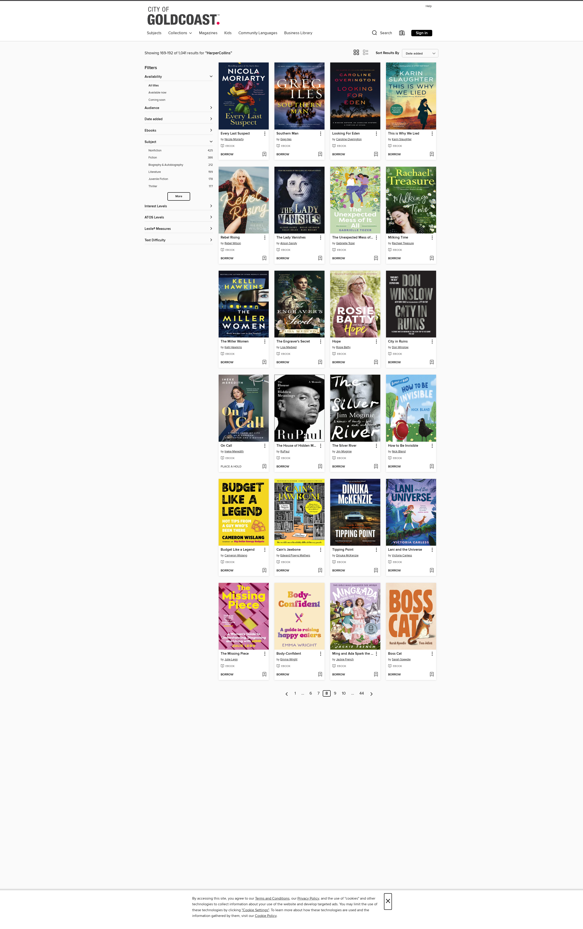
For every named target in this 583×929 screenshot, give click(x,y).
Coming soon (156, 100)
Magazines (208, 33)
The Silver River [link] (344, 446)
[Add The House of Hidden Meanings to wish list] (320, 467)
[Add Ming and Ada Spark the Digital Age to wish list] (376, 675)
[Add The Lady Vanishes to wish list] (320, 259)
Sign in (422, 33)
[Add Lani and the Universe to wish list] (432, 571)
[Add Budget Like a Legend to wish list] (264, 571)
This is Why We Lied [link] (403, 134)
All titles (153, 86)
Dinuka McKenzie (347, 555)
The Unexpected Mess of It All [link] (353, 238)
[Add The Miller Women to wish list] (264, 363)
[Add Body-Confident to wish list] (320, 675)
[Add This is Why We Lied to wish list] (432, 155)
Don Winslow (400, 347)
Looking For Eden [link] (346, 134)
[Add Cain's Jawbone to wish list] (320, 571)
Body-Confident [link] (288, 654)
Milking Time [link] (398, 238)
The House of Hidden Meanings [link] (297, 446)
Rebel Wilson (233, 243)
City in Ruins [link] (398, 342)
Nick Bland (399, 451)
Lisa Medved (288, 347)
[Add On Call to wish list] (264, 467)
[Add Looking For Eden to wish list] (376, 155)
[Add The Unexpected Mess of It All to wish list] (376, 259)
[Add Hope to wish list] (376, 363)
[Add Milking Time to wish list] (432, 259)
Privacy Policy (308, 898)
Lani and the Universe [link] (405, 550)
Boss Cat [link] (395, 654)
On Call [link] (226, 446)
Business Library (298, 33)
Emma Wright (288, 659)
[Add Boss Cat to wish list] (432, 675)
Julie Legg (231, 659)
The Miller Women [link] (235, 342)
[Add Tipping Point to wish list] (376, 571)
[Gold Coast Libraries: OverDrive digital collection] (183, 15)
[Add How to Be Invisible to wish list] (432, 467)
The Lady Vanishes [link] (291, 238)
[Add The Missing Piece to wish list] (264, 675)
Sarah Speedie (401, 659)
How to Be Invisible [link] (403, 446)
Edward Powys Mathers (295, 555)
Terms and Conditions (272, 898)
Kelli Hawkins (233, 347)
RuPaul (284, 451)
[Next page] (371, 693)
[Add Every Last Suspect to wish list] (264, 155)
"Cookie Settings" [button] (255, 910)
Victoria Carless (402, 555)
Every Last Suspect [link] (235, 134)
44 (361, 693)
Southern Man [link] (287, 134)
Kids (228, 33)
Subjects (154, 33)
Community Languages (257, 33)
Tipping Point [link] (342, 550)
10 (344, 693)
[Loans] (402, 33)
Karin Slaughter (402, 139)
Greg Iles (286, 139)
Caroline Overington (349, 139)
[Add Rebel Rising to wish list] (264, 259)
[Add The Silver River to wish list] (376, 467)
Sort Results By (387, 53)
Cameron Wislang (236, 555)
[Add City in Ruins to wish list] (432, 363)
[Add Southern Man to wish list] (320, 155)
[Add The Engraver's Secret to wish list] (320, 363)
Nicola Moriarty (234, 139)
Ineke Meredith (234, 451)
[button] (381, 33)
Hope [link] (336, 342)
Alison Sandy (288, 243)
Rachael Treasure (403, 243)
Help (429, 6)
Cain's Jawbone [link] (288, 550)
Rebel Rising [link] (230, 238)
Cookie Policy (265, 915)
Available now (157, 92)
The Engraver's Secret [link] (293, 342)
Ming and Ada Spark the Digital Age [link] (353, 654)
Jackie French (345, 659)
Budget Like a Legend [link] (238, 550)
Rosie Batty (343, 347)
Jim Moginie (344, 451)
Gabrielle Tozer (345, 243)
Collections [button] (178, 33)
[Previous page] (286, 693)
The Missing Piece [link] (235, 654)
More (178, 196)
